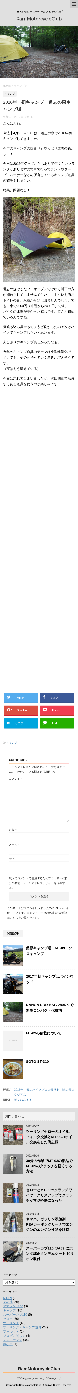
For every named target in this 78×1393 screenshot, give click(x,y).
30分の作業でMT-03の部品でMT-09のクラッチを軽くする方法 (49, 1166)
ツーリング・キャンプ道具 (22, 1327)
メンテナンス (12, 1340)
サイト (13, 859)
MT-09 (7, 1298)
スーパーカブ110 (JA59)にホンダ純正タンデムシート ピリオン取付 (50, 1253)
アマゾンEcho (13, 1306)
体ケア (8, 1344)
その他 (8, 1302)
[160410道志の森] (39, 279)
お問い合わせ (14, 1116)
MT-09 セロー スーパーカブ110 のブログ (39, 1378)
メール (14, 844)
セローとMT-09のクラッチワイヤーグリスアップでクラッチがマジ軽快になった (49, 1195)
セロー (8, 1319)
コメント (15, 778)
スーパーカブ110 (15, 1314)
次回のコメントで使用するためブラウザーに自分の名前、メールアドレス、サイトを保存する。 (38, 883)
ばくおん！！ (23, 1099)
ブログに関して (14, 1335)
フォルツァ (11, 1331)
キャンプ (12, 742)
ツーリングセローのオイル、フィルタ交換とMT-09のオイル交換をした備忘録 (49, 1137)
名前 (12, 830)
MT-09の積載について (43, 1033)
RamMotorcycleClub (39, 19)
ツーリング (11, 1323)
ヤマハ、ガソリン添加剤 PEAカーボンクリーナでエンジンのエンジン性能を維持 (49, 1224)
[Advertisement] (35, 592)
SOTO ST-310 (37, 1062)
